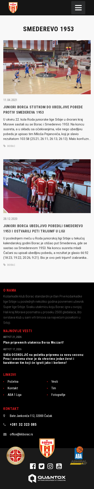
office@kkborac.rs (21, 434)
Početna (13, 382)
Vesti (54, 382)
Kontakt (13, 388)
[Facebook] (34, 467)
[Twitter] (43, 467)
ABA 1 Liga (14, 395)
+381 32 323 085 (23, 424)
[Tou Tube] (60, 467)
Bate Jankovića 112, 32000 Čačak (31, 416)
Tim (53, 388)
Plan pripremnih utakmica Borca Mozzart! (33, 342)
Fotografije (58, 395)
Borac (11, 146)
